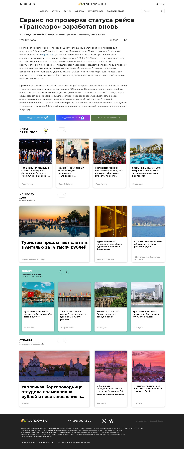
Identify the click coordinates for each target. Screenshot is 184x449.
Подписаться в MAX (71, 118)
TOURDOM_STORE (115, 11)
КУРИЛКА (79, 11)
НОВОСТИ (43, 11)
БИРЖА (67, 11)
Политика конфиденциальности (37, 442)
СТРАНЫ (56, 11)
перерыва (47, 54)
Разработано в (149, 421)
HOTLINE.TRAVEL (95, 11)
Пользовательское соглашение (74, 442)
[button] (59, 130)
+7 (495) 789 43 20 (79, 420)
